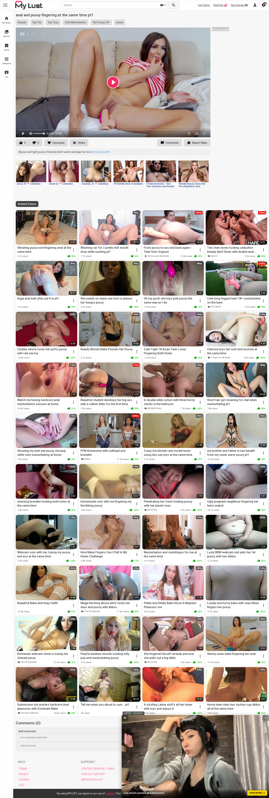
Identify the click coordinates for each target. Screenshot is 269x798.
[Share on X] (204, 31)
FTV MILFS (216, 307)
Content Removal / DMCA (98, 768)
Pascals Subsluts (29, 713)
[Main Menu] (5, 5)
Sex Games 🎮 (239, 5)
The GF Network (92, 611)
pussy (119, 22)
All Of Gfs (152, 510)
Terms (23, 768)
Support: (88, 762)
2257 (22, 785)
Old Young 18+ (101, 22)
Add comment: (27, 731)
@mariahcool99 (100, 151)
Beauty (22, 22)
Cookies (24, 779)
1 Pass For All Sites (220, 357)
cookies (109, 793)
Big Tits (37, 22)
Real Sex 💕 (220, 5)
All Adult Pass (154, 408)
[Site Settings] (263, 5)
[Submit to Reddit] (196, 31)
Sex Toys (53, 22)
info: (22, 762)
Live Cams (204, 5)
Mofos (87, 459)
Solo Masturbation (75, 22)
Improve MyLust (92, 779)
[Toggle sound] (125, 718)
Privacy (24, 774)
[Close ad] (265, 718)
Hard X (214, 256)
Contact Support (93, 774)
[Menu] (255, 5)
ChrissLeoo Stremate (158, 256)
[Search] (174, 5)
